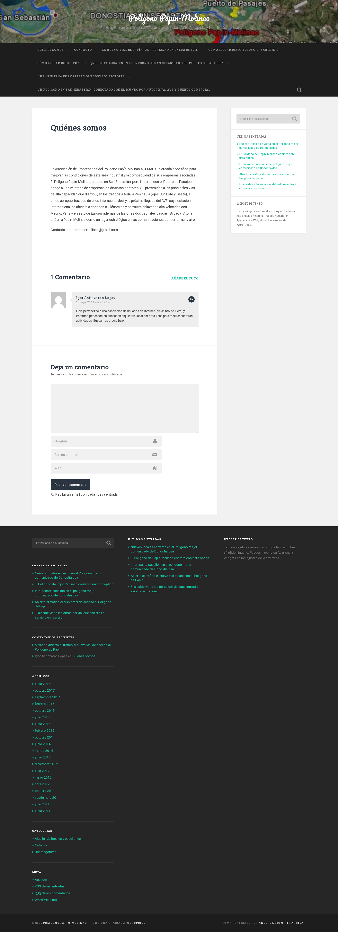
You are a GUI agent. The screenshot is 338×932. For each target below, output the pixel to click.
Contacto (83, 50)
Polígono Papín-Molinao (169, 17)
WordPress (135, 922)
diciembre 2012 (46, 764)
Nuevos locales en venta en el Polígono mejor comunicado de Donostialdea (268, 146)
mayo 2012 (43, 777)
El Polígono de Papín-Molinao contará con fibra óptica (74, 584)
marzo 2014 (44, 751)
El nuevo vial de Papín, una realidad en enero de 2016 (150, 50)
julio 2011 (42, 804)
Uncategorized (46, 852)
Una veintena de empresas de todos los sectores (81, 76)
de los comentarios (52, 893)
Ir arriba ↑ (296, 922)
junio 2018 (43, 684)
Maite (39, 645)
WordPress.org (46, 900)
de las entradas (50, 886)
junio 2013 (43, 757)
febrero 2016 (44, 704)
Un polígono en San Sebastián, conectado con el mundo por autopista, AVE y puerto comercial (123, 89)
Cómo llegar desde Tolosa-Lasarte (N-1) (244, 50)
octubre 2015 (45, 711)
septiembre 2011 (47, 797)
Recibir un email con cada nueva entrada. (86, 494)
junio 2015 (43, 724)
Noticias (41, 845)
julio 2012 (42, 771)
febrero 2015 (44, 730)
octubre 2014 (45, 737)
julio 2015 (42, 717)
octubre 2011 (45, 791)
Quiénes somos (50, 50)
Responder (191, 299)
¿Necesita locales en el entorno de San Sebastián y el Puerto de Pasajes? (157, 63)
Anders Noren (271, 922)
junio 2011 (43, 811)
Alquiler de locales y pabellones (58, 839)
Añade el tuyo (185, 278)
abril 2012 (42, 784)
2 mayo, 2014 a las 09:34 (93, 302)
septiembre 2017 (47, 697)
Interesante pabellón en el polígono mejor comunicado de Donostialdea (265, 166)
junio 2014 (43, 744)
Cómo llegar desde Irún (58, 63)
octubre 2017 (45, 690)
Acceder (41, 880)
